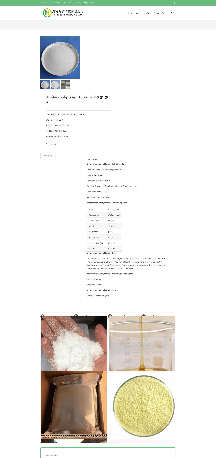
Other (56, 144)
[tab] (47, 155)
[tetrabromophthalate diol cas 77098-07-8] (142, 351)
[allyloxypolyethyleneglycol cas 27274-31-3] (74, 351)
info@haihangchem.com (85, 3)
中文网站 (43, 3)
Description (48, 155)
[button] (172, 13)
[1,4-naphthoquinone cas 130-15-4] (142, 406)
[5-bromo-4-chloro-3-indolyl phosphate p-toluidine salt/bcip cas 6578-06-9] (74, 406)
